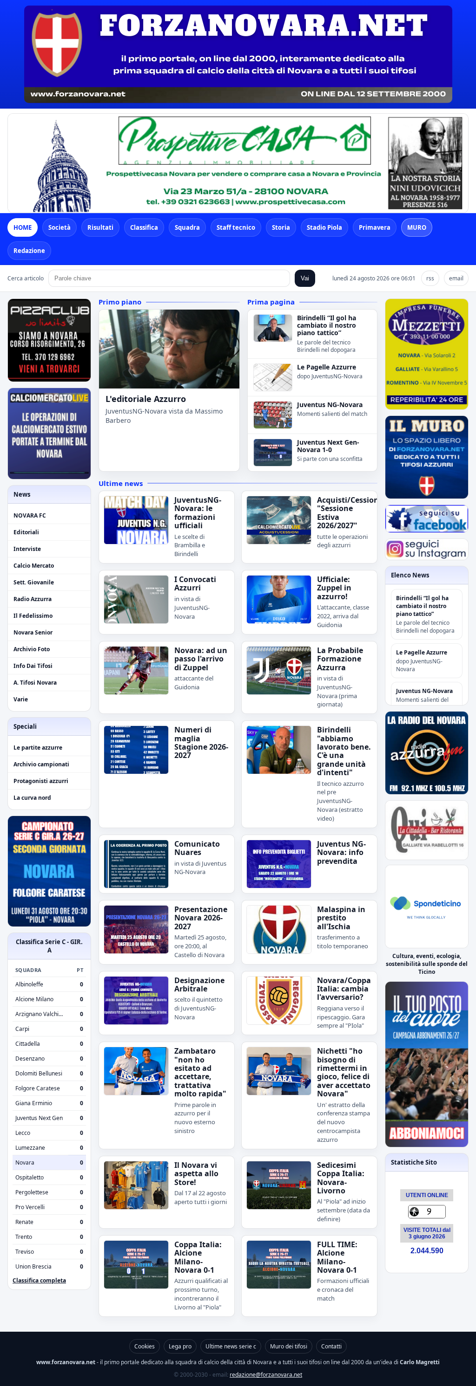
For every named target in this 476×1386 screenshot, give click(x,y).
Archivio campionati (41, 764)
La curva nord (32, 798)
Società (59, 227)
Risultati (100, 227)
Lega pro (180, 1346)
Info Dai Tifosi (33, 666)
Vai (305, 278)
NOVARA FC (29, 515)
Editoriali (26, 532)
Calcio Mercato (33, 566)
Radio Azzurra (32, 599)
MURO (416, 227)
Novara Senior (33, 632)
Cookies (144, 1346)
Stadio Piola (324, 227)
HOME (22, 227)
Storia (281, 227)
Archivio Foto (31, 649)
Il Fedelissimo (33, 616)
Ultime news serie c (230, 1346)
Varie (20, 699)
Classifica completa (39, 1280)
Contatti (331, 1346)
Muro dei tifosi (288, 1346)
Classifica (144, 227)
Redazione (29, 250)
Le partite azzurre (37, 747)
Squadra (187, 227)
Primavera (374, 227)
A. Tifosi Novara (35, 683)
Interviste (27, 549)
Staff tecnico (236, 227)
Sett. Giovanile (33, 582)
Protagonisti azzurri (40, 781)
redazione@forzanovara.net (266, 1375)
